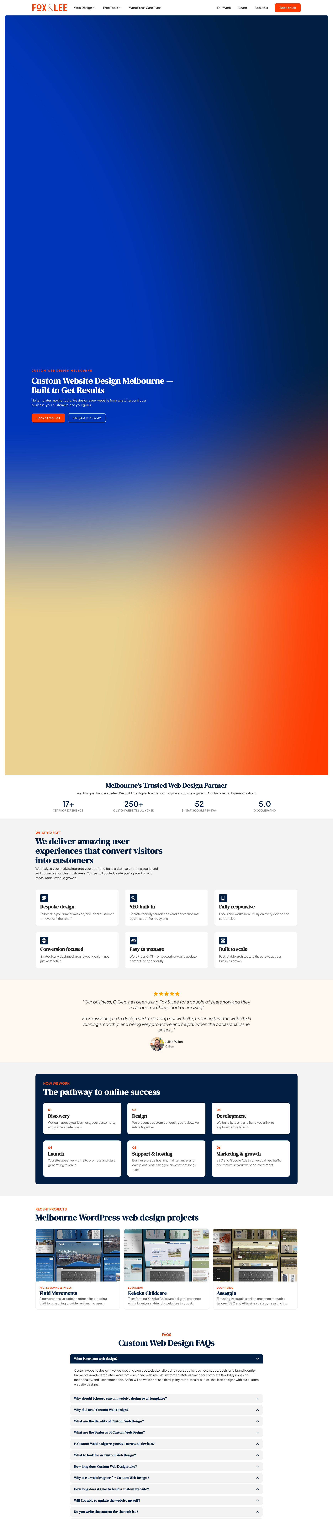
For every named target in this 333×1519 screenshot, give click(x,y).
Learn (243, 8)
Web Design (83, 8)
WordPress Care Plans (145, 8)
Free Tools (110, 8)
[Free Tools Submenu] (121, 7)
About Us (261, 8)
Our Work (224, 8)
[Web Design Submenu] (95, 7)
